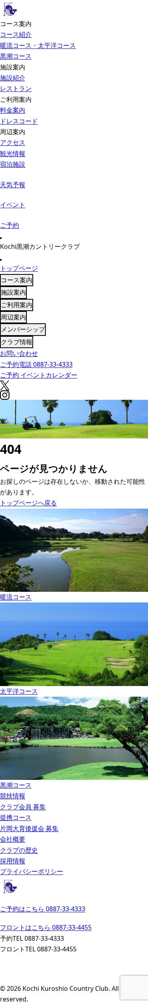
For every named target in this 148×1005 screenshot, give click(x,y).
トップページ (19, 268)
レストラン (16, 88)
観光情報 (12, 153)
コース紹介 (16, 34)
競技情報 (12, 795)
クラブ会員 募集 (23, 806)
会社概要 (12, 839)
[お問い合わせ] (74, 959)
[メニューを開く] (1, 238)
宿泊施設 (12, 164)
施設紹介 (12, 77)
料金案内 (12, 110)
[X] (74, 385)
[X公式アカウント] (74, 969)
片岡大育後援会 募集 (29, 828)
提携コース (16, 817)
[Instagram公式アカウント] (74, 978)
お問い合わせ (19, 353)
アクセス (12, 142)
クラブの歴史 (19, 850)
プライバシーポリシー (31, 871)
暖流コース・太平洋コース (38, 45)
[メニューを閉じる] (1, 260)
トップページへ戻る (28, 502)
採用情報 (12, 860)
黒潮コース (16, 56)
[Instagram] (74, 395)
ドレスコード (19, 121)
